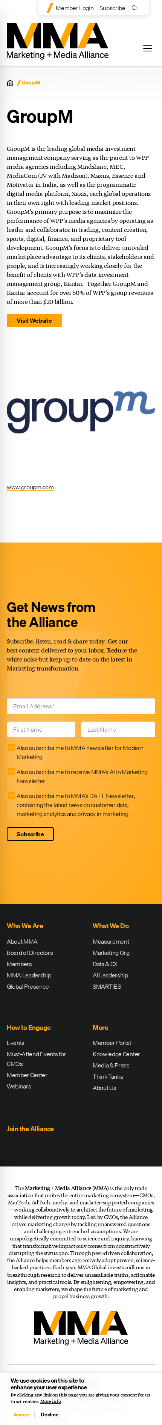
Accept (22, 1414)
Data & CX (105, 964)
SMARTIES (107, 986)
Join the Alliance (30, 1128)
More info (50, 1401)
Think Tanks (108, 1076)
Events (15, 1043)
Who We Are (25, 925)
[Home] (10, 83)
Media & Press (111, 1065)
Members (19, 964)
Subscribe (112, 8)
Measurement (111, 941)
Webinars (19, 1086)
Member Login (74, 8)
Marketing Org (111, 953)
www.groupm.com (30, 487)
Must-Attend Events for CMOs (36, 1059)
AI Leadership (110, 975)
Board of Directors (30, 953)
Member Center (27, 1075)
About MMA (22, 941)
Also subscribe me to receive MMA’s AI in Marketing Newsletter (82, 776)
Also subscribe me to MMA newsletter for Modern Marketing (80, 752)
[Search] (136, 7)
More (100, 1027)
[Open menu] (147, 48)
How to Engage (29, 1027)
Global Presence (28, 986)
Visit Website (34, 320)
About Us (104, 1088)
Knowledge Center (116, 1054)
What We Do (110, 925)
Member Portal (112, 1043)
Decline (50, 1414)
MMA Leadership (29, 975)
